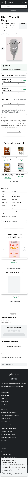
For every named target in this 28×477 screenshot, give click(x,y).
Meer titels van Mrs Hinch (14, 301)
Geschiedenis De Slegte (6, 431)
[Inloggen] (22, 2)
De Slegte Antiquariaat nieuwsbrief (9, 457)
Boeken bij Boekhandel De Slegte (8, 437)
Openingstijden (4, 404)
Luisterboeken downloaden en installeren (10, 415)
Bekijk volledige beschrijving (13, 131)
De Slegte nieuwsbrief (6, 454)
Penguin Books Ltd (16, 194)
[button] (2, 10)
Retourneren (4, 409)
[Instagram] (15, 379)
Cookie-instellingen (18, 473)
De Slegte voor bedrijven (6, 423)
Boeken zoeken (4, 398)
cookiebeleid (9, 470)
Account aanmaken (5, 418)
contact (5, 383)
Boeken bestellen (5, 395)
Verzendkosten (4, 443)
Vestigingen (3, 448)
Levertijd (3, 406)
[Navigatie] (2, 2)
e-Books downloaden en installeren (9, 412)
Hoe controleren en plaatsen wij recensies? (11, 357)
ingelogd (21, 353)
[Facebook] (12, 379)
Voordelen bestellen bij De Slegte (8, 434)
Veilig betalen (4, 440)
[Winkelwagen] (25, 2)
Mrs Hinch (4, 31)
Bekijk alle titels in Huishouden (14, 268)
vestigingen (7, 384)
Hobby (9, 221)
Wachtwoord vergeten (6, 421)
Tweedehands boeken (14, 10)
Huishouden (14, 221)
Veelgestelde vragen (19, 386)
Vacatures (3, 451)
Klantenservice (5, 392)
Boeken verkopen (5, 401)
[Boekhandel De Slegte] (9, 2)
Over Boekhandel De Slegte (8, 428)
